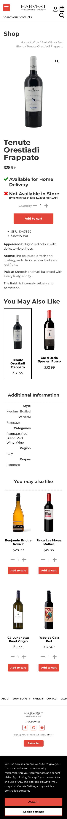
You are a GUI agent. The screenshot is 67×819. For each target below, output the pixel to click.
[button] (6, 7)
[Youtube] (42, 727)
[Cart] (62, 8)
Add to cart (33, 218)
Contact (52, 699)
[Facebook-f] (25, 727)
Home (25, 42)
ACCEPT (33, 801)
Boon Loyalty (21, 699)
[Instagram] (33, 727)
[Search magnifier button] (61, 16)
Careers (38, 699)
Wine (35, 42)
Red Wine (48, 42)
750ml (23, 236)
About (5, 699)
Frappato (13, 433)
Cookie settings (33, 811)
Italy (10, 453)
